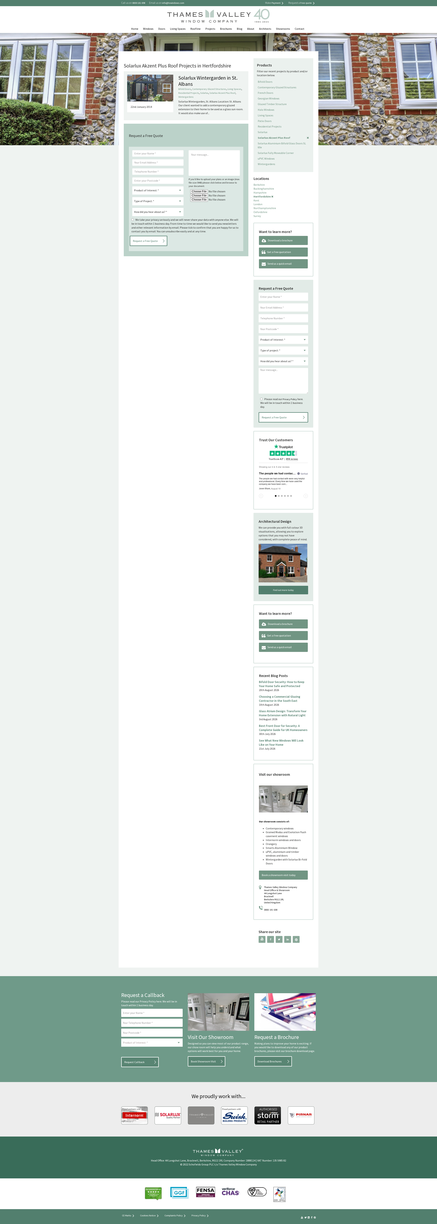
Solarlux (204, 92)
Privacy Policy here (150, 1001)
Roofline (195, 28)
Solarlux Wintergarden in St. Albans (208, 81)
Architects (265, 28)
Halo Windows (266, 109)
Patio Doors (265, 121)
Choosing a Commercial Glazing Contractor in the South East (279, 699)
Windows (148, 28)
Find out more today (283, 590)
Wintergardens (186, 96)
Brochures (226, 28)
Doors (161, 28)
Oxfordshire (260, 212)
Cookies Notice (148, 1215)
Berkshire (259, 184)
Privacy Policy (290, 399)
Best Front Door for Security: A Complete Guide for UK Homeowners (283, 728)
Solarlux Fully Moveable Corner (276, 153)
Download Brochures (269, 1061)
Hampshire (259, 192)
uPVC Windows (266, 158)
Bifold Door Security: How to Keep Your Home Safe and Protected (281, 684)
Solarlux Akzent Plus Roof (222, 92)
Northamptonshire (264, 208)
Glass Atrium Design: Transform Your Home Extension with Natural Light (282, 713)
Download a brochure (280, 240)
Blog (239, 28)
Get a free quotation (279, 252)
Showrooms (283, 28)
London (257, 204)
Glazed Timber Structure (272, 104)
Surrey (257, 216)
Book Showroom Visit (203, 1061)
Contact (299, 28)
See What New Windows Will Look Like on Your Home (281, 742)
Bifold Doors (184, 89)
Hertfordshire (262, 196)
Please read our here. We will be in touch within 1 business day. (281, 403)
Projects (210, 28)
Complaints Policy (174, 1215)
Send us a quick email (279, 263)
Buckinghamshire (263, 188)
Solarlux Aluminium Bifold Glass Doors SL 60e (282, 145)
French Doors (265, 92)
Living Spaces (178, 28)
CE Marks (126, 1215)
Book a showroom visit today (278, 875)
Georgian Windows (268, 98)
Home (134, 28)
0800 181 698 (270, 910)
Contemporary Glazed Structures (209, 89)
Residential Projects (188, 92)
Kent (256, 200)
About (250, 28)
